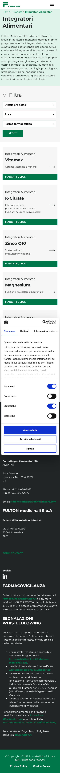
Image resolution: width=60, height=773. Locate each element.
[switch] (51, 396)
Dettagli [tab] (24, 331)
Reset (12, 133)
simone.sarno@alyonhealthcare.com (33, 501)
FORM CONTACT (13, 553)
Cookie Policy (41, 766)
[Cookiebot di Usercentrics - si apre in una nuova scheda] (42, 322)
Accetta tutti (30, 429)
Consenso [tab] (9, 331)
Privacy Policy (18, 766)
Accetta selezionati (30, 439)
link (52, 167)
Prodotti (17, 11)
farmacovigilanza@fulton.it (19, 598)
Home (6, 11)
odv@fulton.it (23, 734)
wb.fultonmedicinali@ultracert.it (29, 669)
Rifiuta (30, 448)
